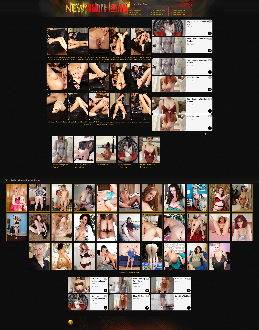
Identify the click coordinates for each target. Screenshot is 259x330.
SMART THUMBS (134, 272)
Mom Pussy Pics (178, 12)
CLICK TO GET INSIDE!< (99, 92)
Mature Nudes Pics (157, 14)
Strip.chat (190, 27)
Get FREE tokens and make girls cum (83, 166)
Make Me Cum (193, 78)
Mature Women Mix (179, 10)
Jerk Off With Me (182, 296)
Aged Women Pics (135, 10)
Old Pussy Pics (133, 12)
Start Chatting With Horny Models (198, 40)
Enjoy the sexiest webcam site (198, 22)
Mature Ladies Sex (135, 14)
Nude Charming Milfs (158, 10)
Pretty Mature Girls (179, 14)
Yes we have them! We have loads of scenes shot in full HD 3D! (99, 27)
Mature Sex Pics (156, 12)
